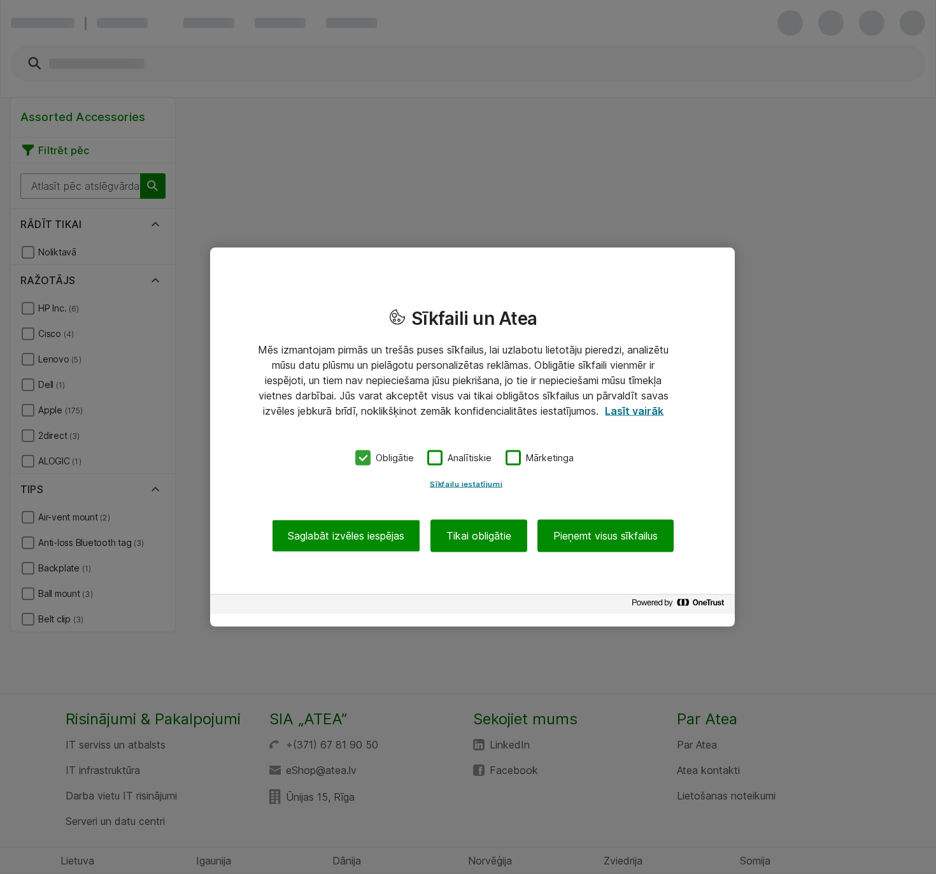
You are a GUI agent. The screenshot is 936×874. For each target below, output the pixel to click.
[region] (472, 437)
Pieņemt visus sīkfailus (605, 535)
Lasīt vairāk (634, 411)
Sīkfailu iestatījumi (466, 483)
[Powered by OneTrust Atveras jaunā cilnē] (680, 605)
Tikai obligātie (478, 535)
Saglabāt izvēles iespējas (346, 535)
